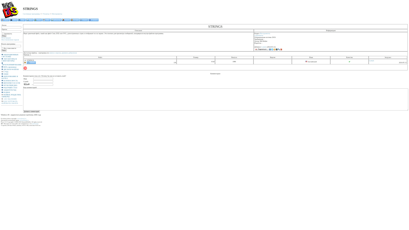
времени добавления (69, 53)
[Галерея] (66, 21)
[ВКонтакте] (270, 49)
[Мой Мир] (277, 49)
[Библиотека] (56, 21)
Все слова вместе (9, 48)
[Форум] (38, 21)
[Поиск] (29, 21)
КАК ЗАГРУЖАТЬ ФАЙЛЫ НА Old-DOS (9, 102)
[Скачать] (31, 62)
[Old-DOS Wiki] (46, 21)
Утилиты (46, 14)
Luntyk (263, 47)
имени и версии (55, 53)
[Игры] (22, 21)
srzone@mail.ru (21, 118)
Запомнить (8, 34)
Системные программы (31, 14)
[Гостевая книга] (75, 21)
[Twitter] (272, 49)
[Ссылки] (83, 21)
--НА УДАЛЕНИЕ (10, 99)
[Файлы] (13, 21)
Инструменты (57, 14)
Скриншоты (258, 35)
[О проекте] (93, 21)
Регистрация (6, 38)
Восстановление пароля (10, 40)
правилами (35, 123)
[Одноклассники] (274, 49)
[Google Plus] (281, 49)
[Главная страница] (5, 21)
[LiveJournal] (279, 49)
